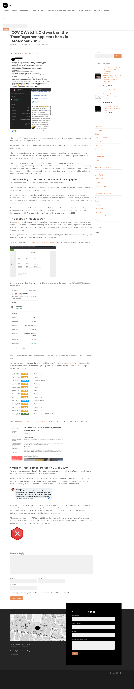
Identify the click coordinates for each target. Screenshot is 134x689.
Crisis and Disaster (101, 138)
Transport (98, 212)
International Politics (102, 167)
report (15, 222)
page (30, 235)
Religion (98, 190)
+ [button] (12, 616)
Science (97, 201)
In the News (85, 11)
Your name (75, 615)
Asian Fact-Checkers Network (60, 11)
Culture (98, 141)
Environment (99, 149)
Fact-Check (37, 11)
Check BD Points (101, 11)
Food (97, 153)
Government (99, 156)
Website (13, 584)
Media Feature (100, 179)
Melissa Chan (15, 44)
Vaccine (97, 220)
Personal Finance (101, 186)
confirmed (26, 190)
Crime (97, 134)
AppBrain (68, 363)
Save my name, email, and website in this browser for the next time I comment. (40, 593)
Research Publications (103, 193)
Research (23, 11)
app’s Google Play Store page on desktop (41, 242)
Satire (97, 197)
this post (25, 53)
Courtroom (99, 127)
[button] (15, 20)
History (97, 164)
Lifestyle (98, 171)
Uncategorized (100, 216)
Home (6, 11)
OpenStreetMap (56, 640)
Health (39, 44)
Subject (74, 631)
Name (13, 578)
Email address (76, 623)
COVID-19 (34, 44)
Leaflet (49, 640)
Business (98, 123)
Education (98, 145)
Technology (45, 44)
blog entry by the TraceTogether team (33, 421)
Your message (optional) (79, 639)
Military (97, 182)
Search (97, 53)
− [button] (12, 619)
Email (40, 578)
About (14, 11)
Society (97, 205)
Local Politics (99, 175)
